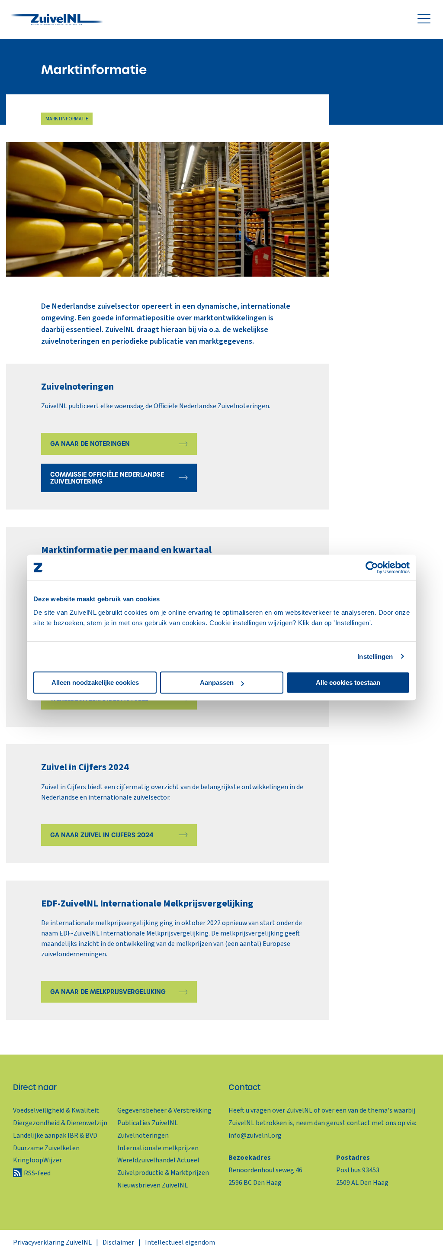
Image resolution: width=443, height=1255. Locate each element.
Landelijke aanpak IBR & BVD (55, 1135)
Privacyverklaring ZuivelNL (52, 1242)
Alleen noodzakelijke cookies (95, 682)
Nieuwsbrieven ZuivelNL (152, 1185)
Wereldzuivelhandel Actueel (158, 1160)
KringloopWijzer (37, 1160)
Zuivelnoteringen (143, 1135)
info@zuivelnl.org (255, 1135)
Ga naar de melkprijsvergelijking (108, 991)
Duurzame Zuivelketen (46, 1148)
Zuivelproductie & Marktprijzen (163, 1173)
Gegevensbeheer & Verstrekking (164, 1110)
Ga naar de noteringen (90, 443)
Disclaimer (118, 1242)
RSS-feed (37, 1173)
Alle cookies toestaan (348, 682)
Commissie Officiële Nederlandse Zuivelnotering (107, 478)
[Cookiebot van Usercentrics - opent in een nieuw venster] (372, 567)
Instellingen (375, 656)
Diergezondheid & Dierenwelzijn (60, 1123)
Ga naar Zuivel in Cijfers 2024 (101, 835)
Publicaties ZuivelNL (147, 1123)
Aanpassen (217, 682)
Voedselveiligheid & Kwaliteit (56, 1110)
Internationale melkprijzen (158, 1148)
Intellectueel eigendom (180, 1242)
